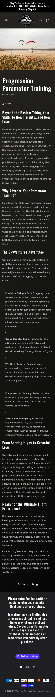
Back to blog (30, 584)
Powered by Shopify (41, 691)
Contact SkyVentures (14, 551)
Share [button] (8, 103)
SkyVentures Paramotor (22, 691)
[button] (6, 20)
